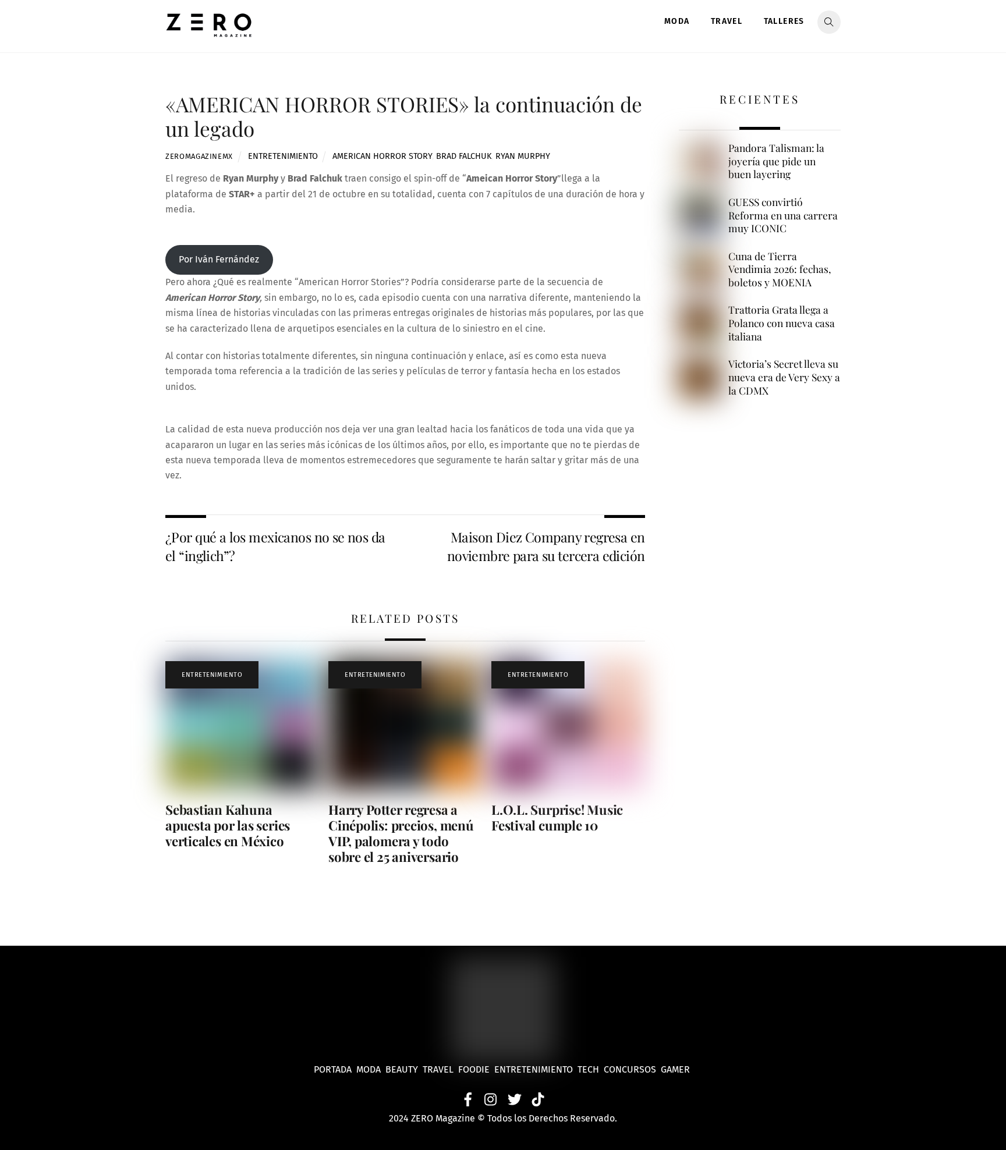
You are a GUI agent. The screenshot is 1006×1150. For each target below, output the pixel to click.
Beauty (404, 1069)
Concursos (631, 1069)
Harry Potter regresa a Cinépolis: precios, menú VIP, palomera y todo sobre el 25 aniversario (401, 833)
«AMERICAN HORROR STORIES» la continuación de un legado (403, 116)
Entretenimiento (283, 156)
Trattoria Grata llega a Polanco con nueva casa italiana (781, 322)
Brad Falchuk (463, 156)
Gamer (676, 1069)
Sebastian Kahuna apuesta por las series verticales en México (227, 825)
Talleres (784, 21)
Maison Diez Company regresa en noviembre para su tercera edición (546, 546)
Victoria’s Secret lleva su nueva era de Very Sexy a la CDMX (784, 376)
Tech (591, 1069)
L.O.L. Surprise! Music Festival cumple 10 (557, 817)
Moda (677, 21)
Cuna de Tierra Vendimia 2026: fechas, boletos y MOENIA (779, 269)
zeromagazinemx (199, 156)
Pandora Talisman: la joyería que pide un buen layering (776, 160)
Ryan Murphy (522, 156)
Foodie (474, 1069)
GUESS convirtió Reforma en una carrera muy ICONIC (783, 215)
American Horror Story (382, 156)
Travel (726, 21)
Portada (333, 1069)
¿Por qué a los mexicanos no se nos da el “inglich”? (275, 546)
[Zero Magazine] (209, 30)
